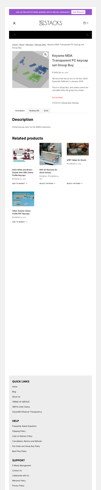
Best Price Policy (19, 451)
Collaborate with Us (20, 475)
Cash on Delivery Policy (22, 436)
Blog (14, 392)
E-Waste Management (21, 465)
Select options (46, 183)
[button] (45, 54)
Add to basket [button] (18, 183)
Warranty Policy (19, 480)
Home (14, 386)
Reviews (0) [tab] (34, 111)
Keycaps (75, 103)
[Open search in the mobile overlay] (87, 35)
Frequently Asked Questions (24, 426)
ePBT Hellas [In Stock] (76, 160)
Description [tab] (20, 111)
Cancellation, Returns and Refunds (27, 441)
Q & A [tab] (46, 111)
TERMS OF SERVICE (20, 402)
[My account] (14, 23)
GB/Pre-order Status (21, 407)
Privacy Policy (18, 485)
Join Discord (78, 12)
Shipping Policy (19, 431)
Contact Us (17, 470)
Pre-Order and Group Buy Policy (26, 446)
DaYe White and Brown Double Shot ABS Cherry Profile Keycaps (22, 172)
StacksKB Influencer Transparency (27, 412)
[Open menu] (14, 35)
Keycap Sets (66, 103)
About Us (16, 397)
